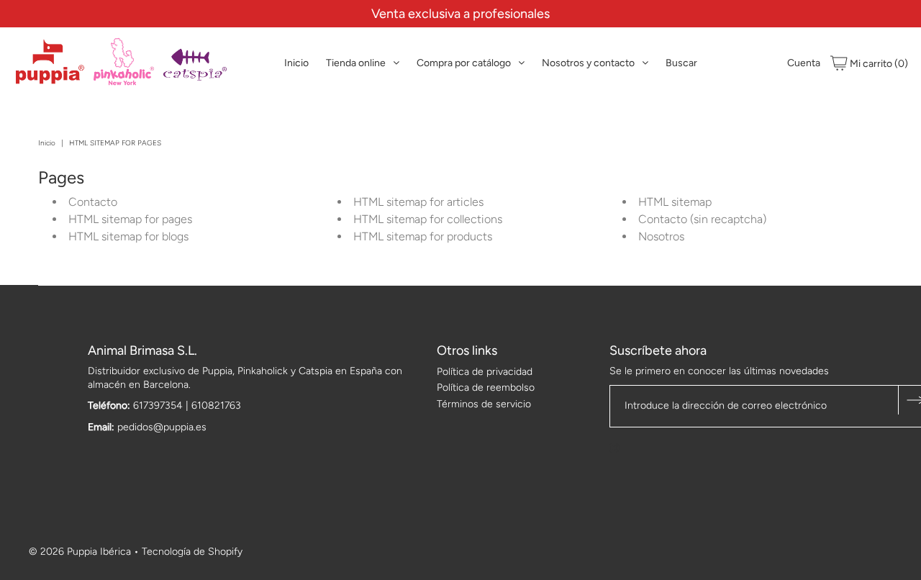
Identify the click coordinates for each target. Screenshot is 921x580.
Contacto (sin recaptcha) (702, 219)
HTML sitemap (675, 202)
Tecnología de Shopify (192, 551)
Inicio (296, 63)
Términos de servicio (484, 404)
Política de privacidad (484, 372)
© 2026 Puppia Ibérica (80, 551)
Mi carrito (878, 64)
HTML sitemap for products (422, 236)
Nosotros (661, 236)
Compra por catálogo (464, 63)
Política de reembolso (486, 387)
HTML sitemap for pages (130, 219)
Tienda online (356, 63)
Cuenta (803, 63)
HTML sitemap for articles (418, 202)
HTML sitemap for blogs (128, 236)
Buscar (681, 63)
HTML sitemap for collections (427, 219)
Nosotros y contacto (588, 63)
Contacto (92, 202)
